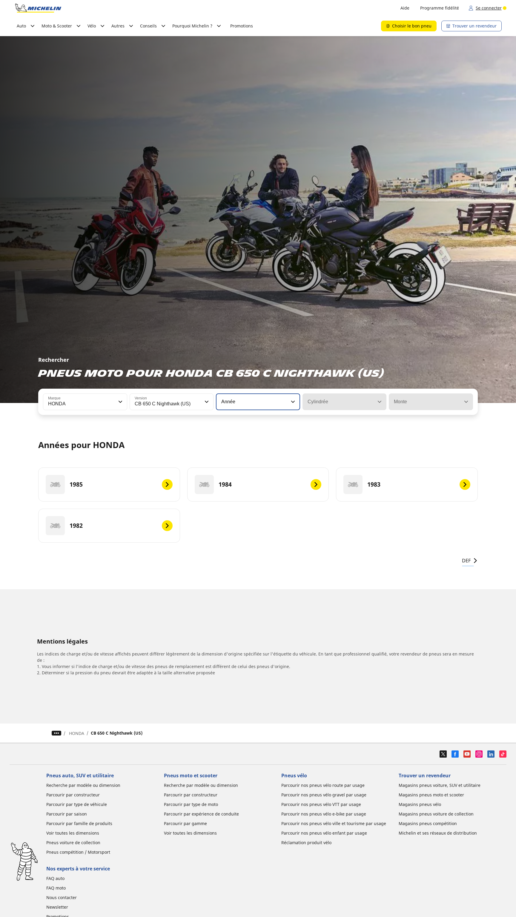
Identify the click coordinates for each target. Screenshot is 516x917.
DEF (466, 560)
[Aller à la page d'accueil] (38, 8)
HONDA (76, 733)
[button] (119, 402)
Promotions (241, 26)
